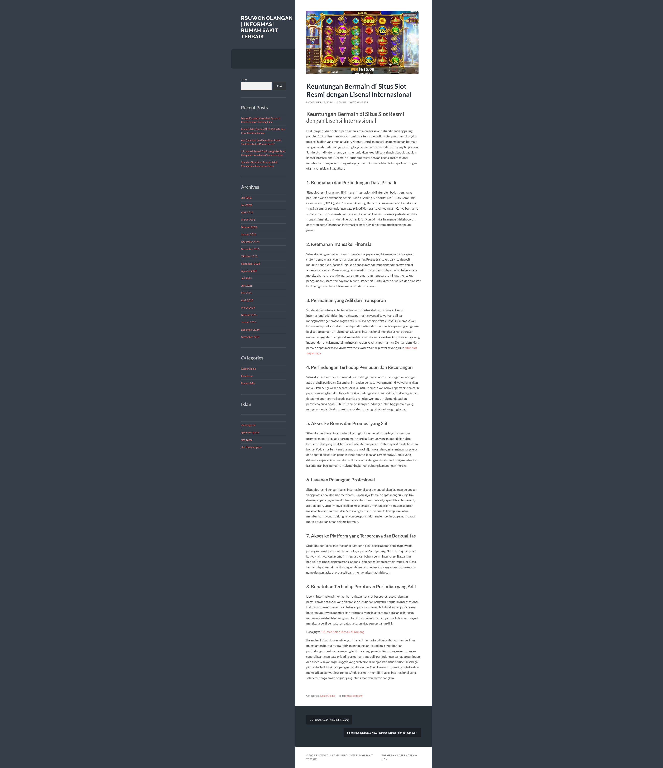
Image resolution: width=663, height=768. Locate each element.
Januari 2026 (248, 234)
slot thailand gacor (251, 447)
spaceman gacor (250, 432)
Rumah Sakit (248, 383)
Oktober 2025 (249, 256)
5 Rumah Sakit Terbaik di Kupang (342, 632)
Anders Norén (405, 755)
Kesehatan (247, 375)
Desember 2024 (250, 329)
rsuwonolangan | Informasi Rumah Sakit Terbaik (267, 27)
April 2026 (247, 212)
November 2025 (250, 249)
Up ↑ (385, 759)
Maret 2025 (248, 307)
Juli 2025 (246, 278)
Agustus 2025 (249, 270)
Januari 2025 (248, 322)
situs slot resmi (354, 695)
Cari (244, 79)
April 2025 (247, 300)
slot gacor (246, 439)
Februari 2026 (249, 227)
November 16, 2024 (319, 102)
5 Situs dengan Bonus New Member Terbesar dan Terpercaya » (382, 732)
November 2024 (250, 336)
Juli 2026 (246, 197)
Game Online (248, 368)
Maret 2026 (248, 219)
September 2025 (250, 263)
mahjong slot (248, 425)
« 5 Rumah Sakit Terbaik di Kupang (329, 719)
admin (341, 102)
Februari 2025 (249, 314)
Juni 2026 (246, 205)
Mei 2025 (246, 292)
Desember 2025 (250, 241)
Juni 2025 (246, 285)
